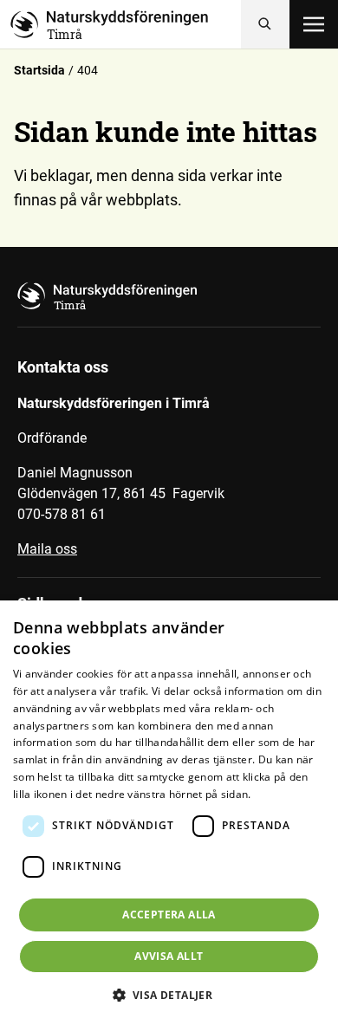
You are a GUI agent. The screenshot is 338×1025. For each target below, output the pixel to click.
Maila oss (47, 549)
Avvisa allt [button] (168, 956)
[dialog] (169, 812)
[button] (169, 994)
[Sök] (265, 24)
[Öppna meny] (313, 24)
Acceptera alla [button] (169, 914)
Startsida (39, 70)
